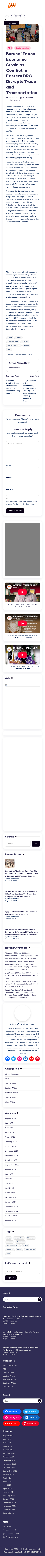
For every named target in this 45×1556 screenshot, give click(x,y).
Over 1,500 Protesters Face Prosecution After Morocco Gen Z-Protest (22, 975)
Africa (10, 337)
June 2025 (9, 1179)
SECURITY (10, 1249)
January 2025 (10, 1202)
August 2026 (10, 1118)
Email (9, 477)
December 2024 (11, 1206)
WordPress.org (12, 1537)
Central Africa (10, 1083)
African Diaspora (12, 1074)
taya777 (8, 990)
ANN (10, 48)
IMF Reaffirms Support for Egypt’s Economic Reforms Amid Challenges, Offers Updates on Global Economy (21, 932)
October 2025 (11, 1160)
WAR (9, 349)
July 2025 (9, 1174)
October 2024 (11, 1216)
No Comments (15, 100)
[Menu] (6, 20)
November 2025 (11, 1155)
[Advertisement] (22, 247)
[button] (11, 23)
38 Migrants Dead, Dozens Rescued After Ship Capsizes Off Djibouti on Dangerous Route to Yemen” (21, 894)
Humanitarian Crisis (14, 345)
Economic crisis (13, 341)
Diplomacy (30, 1238)
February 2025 (11, 1197)
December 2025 (11, 1151)
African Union (19, 1238)
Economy (25, 341)
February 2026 (11, 1142)
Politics (26, 345)
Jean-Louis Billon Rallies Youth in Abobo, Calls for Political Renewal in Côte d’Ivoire (21, 984)
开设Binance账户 (12, 973)
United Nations (30, 1249)
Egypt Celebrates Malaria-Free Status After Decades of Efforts (22, 913)
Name (9, 465)
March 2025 (10, 1192)
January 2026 (10, 1146)
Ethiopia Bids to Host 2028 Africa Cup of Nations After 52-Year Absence (21, 1348)
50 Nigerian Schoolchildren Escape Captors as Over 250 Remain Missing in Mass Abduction (21, 955)
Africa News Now (19, 362)
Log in (8, 1526)
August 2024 (10, 1220)
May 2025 (9, 1183)
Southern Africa (11, 1097)
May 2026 (9, 1128)
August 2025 (10, 1169)
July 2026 (9, 1123)
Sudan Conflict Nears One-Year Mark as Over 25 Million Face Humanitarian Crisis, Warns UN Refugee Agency (21, 873)
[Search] (36, 844)
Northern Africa (11, 1093)
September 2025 (12, 1165)
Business (18, 337)
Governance (21, 1242)
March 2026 (10, 1137)
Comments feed (12, 1533)
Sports (19, 1249)
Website (10, 489)
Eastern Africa (22, 48)
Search (9, 836)
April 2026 (9, 1132)
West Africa (10, 1102)
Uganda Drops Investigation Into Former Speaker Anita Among (21, 1333)
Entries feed (11, 1530)
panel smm (9, 962)
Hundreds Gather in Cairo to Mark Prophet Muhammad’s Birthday (22, 1317)
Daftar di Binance (12, 981)
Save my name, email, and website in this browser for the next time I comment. (21, 503)
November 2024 (11, 1211)
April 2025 (9, 1188)
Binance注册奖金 (12, 953)
